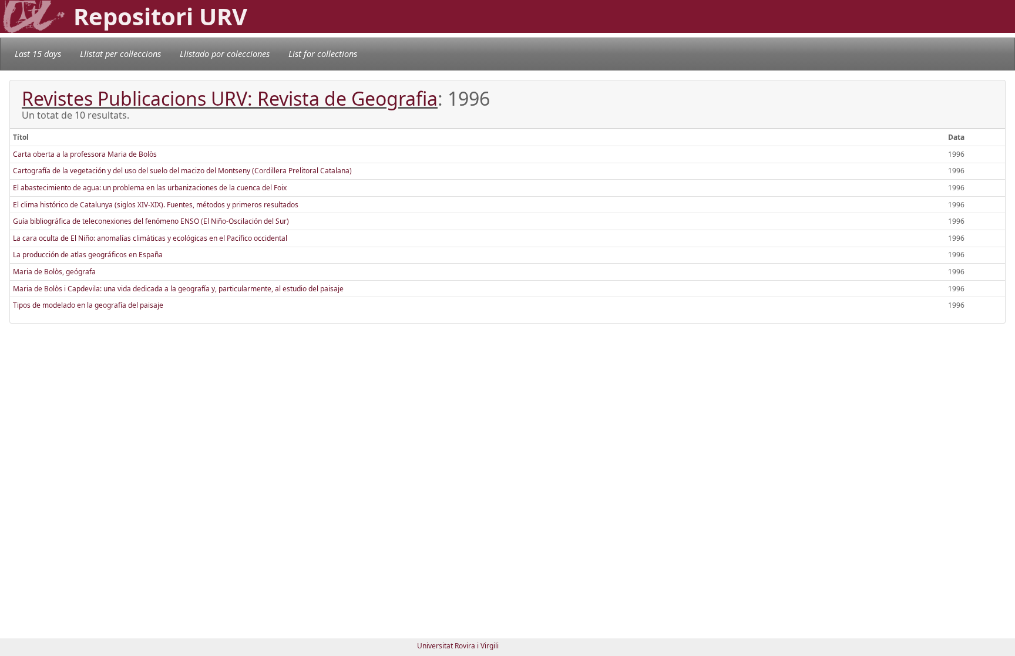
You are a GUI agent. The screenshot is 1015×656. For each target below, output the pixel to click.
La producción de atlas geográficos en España (88, 255)
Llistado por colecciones (225, 53)
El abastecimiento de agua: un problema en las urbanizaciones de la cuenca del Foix (150, 188)
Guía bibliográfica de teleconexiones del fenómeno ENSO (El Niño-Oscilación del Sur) (151, 221)
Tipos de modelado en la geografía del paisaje (88, 305)
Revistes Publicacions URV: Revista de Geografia (230, 98)
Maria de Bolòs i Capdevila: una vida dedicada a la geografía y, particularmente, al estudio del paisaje (178, 289)
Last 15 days (38, 53)
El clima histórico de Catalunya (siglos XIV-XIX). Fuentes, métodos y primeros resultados (155, 205)
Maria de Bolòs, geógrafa (54, 272)
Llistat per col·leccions (120, 53)
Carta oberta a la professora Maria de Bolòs (85, 154)
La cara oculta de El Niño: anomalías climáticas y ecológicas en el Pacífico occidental (150, 238)
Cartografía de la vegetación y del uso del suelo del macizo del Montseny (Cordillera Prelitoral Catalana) (182, 171)
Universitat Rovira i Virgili (458, 646)
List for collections (322, 53)
